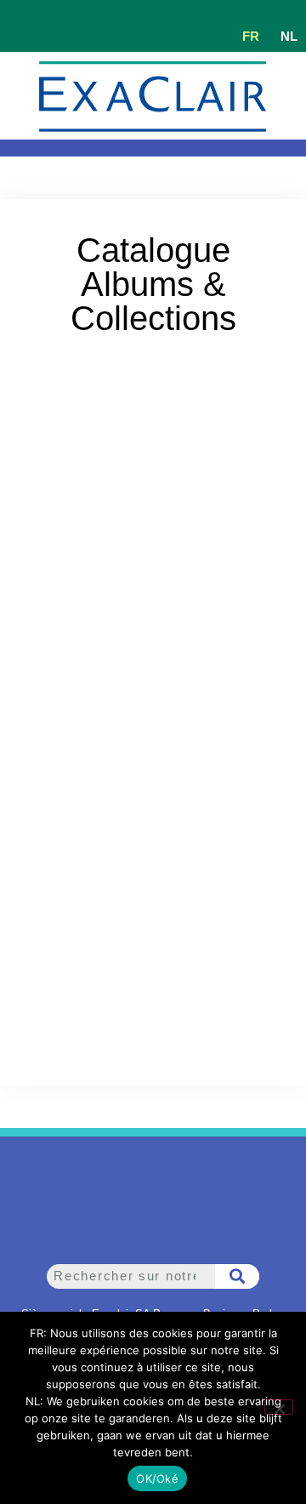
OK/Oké (157, 1478)
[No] (278, 1407)
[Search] (237, 1276)
